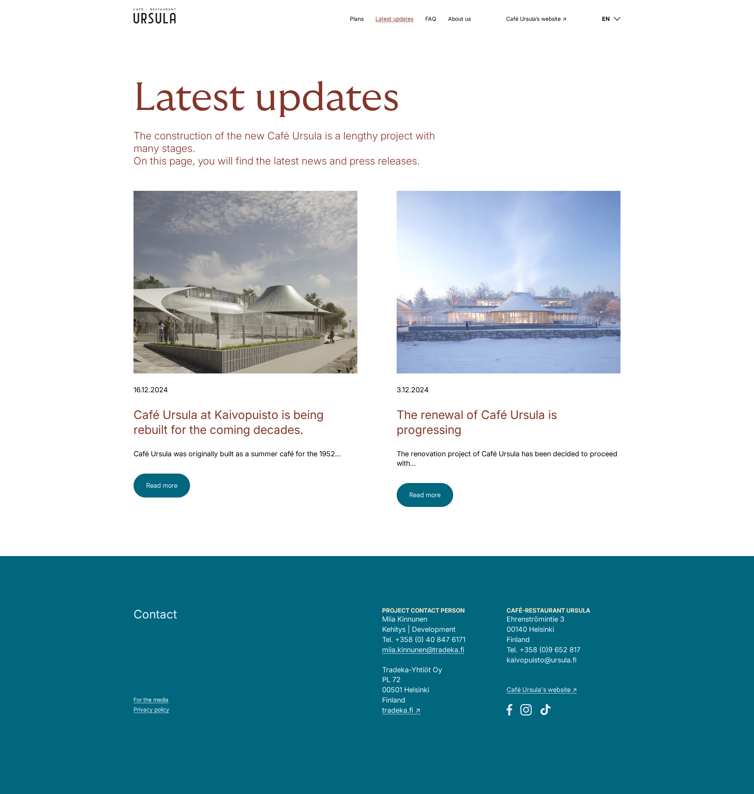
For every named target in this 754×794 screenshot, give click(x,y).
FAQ (430, 18)
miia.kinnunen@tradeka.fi (423, 650)
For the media (151, 699)
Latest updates (394, 18)
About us (459, 18)
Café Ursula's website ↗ (542, 689)
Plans (357, 18)
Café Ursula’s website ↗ (536, 19)
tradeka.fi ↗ (401, 710)
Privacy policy (151, 709)
